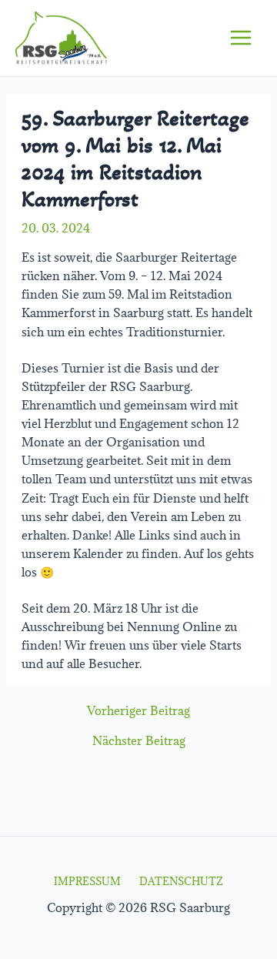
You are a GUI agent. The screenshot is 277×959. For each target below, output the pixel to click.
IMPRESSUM (87, 881)
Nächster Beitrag (138, 741)
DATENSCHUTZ (181, 881)
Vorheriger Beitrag (138, 711)
